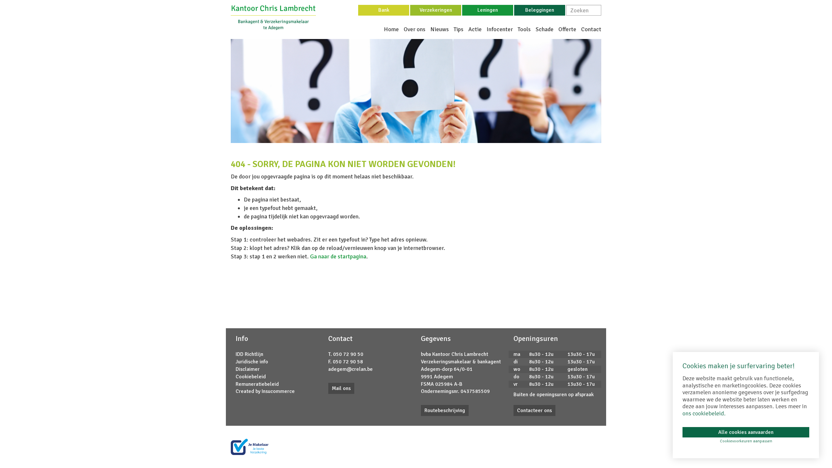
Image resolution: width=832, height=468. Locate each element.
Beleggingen (539, 10)
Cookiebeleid (251, 376)
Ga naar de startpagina (338, 256)
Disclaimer (248, 369)
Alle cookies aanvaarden (746, 432)
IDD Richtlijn (249, 354)
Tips (458, 29)
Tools (524, 29)
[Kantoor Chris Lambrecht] (273, 17)
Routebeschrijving (444, 410)
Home (391, 29)
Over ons (414, 29)
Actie (475, 29)
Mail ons (341, 388)
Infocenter (500, 29)
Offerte (567, 29)
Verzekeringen (436, 10)
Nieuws (439, 29)
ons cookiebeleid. (704, 413)
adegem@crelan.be (350, 369)
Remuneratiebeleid (257, 384)
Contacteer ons (534, 410)
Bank (383, 10)
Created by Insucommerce (265, 391)
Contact (591, 29)
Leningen (487, 10)
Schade (544, 29)
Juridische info (252, 361)
